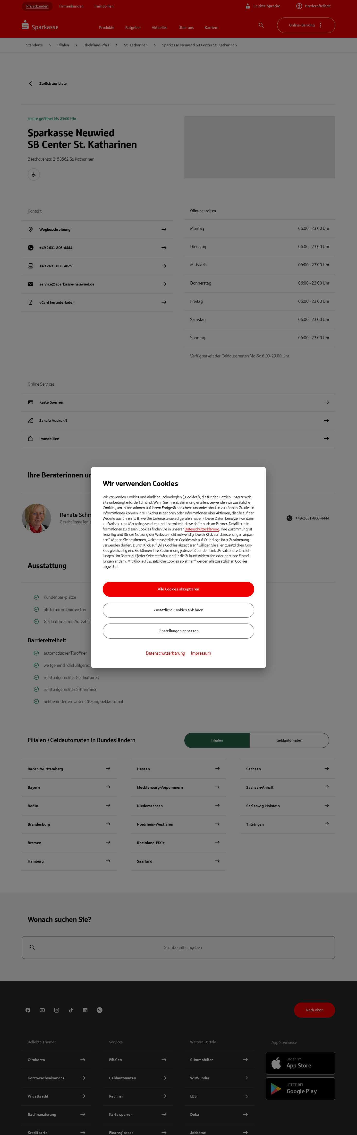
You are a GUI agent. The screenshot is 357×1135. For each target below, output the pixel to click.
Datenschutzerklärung (202, 529)
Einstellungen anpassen (179, 631)
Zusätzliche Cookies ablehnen (178, 610)
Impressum (201, 653)
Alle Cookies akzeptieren (178, 589)
